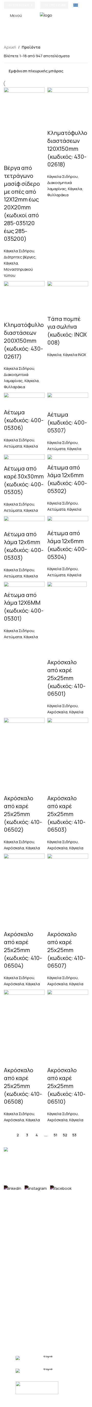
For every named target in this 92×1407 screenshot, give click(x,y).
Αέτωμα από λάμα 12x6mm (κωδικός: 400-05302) (67, 479)
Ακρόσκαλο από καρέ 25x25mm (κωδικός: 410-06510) (66, 1085)
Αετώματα (13, 446)
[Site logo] (46, 15)
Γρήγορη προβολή (46, 1114)
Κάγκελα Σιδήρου (19, 251)
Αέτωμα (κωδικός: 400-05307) (67, 422)
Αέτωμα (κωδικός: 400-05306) (23, 420)
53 (74, 1135)
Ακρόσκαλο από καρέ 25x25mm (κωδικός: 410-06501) (66, 677)
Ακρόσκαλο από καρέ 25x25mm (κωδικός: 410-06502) (23, 813)
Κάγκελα (11, 263)
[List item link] (46, 1215)
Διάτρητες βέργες (20, 257)
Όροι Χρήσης (16, 1323)
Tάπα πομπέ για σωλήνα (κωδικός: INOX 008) (67, 330)
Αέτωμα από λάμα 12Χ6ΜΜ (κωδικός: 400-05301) (23, 606)
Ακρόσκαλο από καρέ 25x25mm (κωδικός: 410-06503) (66, 813)
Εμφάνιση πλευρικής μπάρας (36, 70)
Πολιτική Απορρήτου (22, 1332)
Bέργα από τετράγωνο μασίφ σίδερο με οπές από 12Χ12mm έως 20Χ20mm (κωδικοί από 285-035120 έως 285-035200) (22, 203)
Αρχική (10, 47)
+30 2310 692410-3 (19, 5)
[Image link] (16, 1150)
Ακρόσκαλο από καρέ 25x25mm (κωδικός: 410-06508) (23, 1085)
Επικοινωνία (15, 1314)
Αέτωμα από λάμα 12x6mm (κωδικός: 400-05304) (67, 544)
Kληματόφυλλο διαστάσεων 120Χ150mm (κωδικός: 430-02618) (67, 148)
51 (55, 1135)
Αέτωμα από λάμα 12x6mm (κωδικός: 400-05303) (23, 546)
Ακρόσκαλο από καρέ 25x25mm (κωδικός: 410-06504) (23, 949)
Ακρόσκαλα (57, 712)
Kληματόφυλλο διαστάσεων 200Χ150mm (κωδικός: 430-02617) (24, 340)
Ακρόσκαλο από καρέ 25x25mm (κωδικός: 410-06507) (66, 949)
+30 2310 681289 (54, 5)
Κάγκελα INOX (74, 354)
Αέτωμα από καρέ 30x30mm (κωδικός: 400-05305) (24, 480)
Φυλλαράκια (57, 195)
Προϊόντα (12, 1304)
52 (65, 1135)
